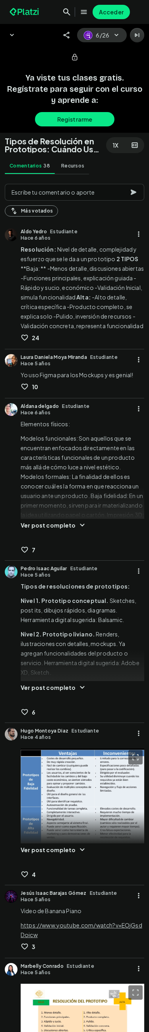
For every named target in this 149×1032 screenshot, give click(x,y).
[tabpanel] (74, 605)
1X (115, 145)
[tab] (30, 166)
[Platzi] (25, 12)
